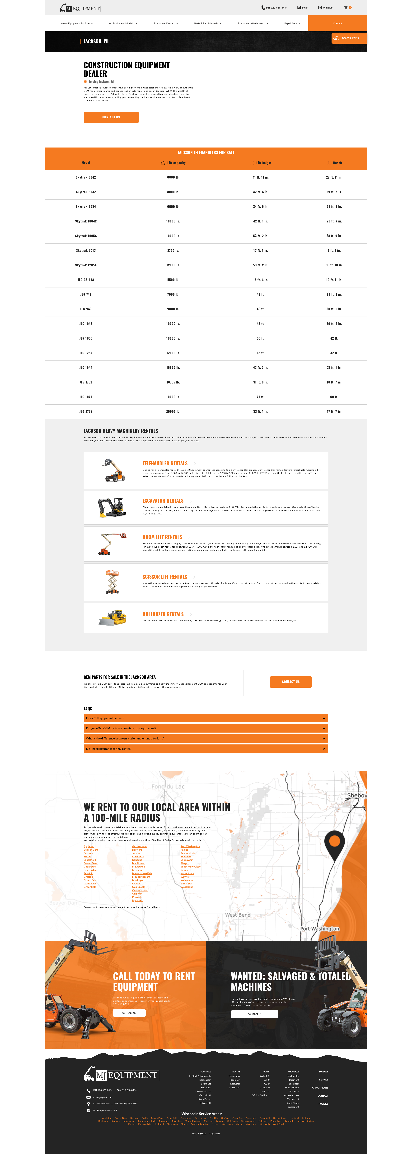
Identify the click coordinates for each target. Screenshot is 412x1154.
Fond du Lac (90, 869)
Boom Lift (206, 1084)
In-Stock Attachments (200, 1076)
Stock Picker (204, 1099)
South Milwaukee (191, 866)
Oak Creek (138, 886)
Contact (337, 23)
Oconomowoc (140, 890)
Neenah (136, 883)
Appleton (89, 846)
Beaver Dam (91, 849)
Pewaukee (138, 896)
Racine (184, 849)
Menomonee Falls (142, 873)
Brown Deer (91, 863)
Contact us (89, 907)
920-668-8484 (105, 1090)
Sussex (185, 869)
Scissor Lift (205, 1103)
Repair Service (292, 23)
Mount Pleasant (141, 876)
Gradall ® (265, 1087)
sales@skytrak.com (102, 1097)
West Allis (186, 883)
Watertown (187, 873)
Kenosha (137, 859)
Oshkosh (137, 893)
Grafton (88, 876)
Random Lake (188, 852)
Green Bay (90, 880)
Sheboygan (187, 859)
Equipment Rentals (164, 23)
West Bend (187, 886)
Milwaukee (138, 866)
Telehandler (205, 1080)
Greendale (90, 883)
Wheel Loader (292, 1087)
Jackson (136, 852)
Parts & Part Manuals (206, 23)
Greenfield (90, 886)
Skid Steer (206, 1087)
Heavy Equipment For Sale (75, 23)
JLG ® (267, 1084)
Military (266, 1091)
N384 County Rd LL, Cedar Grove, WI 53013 (115, 1103)
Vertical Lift (205, 1095)
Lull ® (267, 1080)
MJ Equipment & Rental (105, 1110)
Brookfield (90, 859)
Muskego (137, 880)
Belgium (88, 852)
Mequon (137, 869)
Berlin (87, 856)
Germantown (139, 846)
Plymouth (137, 900)
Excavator (235, 1084)
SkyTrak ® (265, 1076)
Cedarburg (90, 866)
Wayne (185, 876)
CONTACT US (111, 117)
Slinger (185, 863)
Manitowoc (138, 863)
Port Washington (190, 846)
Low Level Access (202, 1091)
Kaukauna (138, 856)
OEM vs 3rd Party (261, 1095)
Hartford (137, 849)
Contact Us (129, 1012)
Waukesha (187, 880)
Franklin (88, 873)
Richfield (186, 856)
